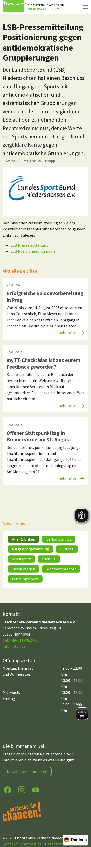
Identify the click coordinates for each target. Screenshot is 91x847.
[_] (45, 191)
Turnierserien (23, 568)
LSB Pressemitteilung (30, 245)
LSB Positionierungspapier (34, 251)
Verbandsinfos (58, 539)
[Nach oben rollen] (82, 823)
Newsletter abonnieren (27, 771)
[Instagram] (22, 789)
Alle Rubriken (23, 539)
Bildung (67, 549)
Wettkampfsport (61, 568)
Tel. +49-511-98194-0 (21, 640)
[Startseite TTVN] (34, 7)
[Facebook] (8, 789)
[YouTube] (36, 789)
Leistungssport (25, 578)
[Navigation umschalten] (85, 7)
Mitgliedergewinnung (30, 549)
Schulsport (21, 558)
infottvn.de (14, 646)
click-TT (49, 558)
